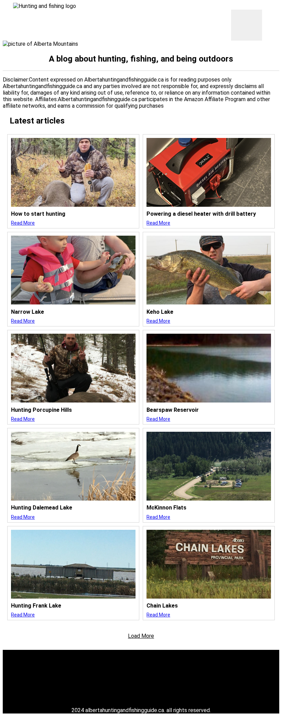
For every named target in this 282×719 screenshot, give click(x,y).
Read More (23, 223)
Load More (141, 636)
